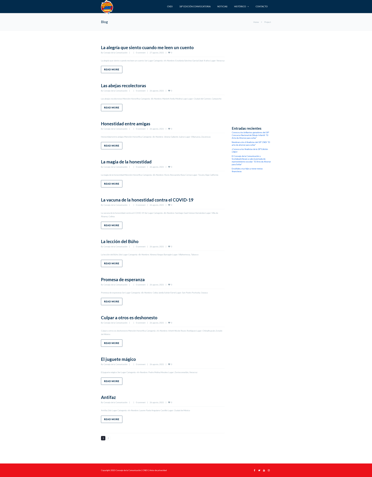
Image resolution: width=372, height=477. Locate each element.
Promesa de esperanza (123, 279)
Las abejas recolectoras (123, 85)
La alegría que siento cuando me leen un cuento (147, 47)
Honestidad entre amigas (125, 123)
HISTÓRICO (240, 6)
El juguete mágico (118, 359)
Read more (111, 69)
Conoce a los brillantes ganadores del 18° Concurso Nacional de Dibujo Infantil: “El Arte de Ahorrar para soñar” (250, 135)
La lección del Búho (119, 241)
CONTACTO (262, 6)
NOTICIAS (222, 6)
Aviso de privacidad (158, 470)
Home (256, 22)
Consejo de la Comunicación (115, 52)
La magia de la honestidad (126, 161)
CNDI (170, 6)
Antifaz (108, 397)
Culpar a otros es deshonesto (129, 317)
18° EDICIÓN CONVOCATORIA (195, 6)
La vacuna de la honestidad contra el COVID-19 (147, 199)
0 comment (140, 52)
